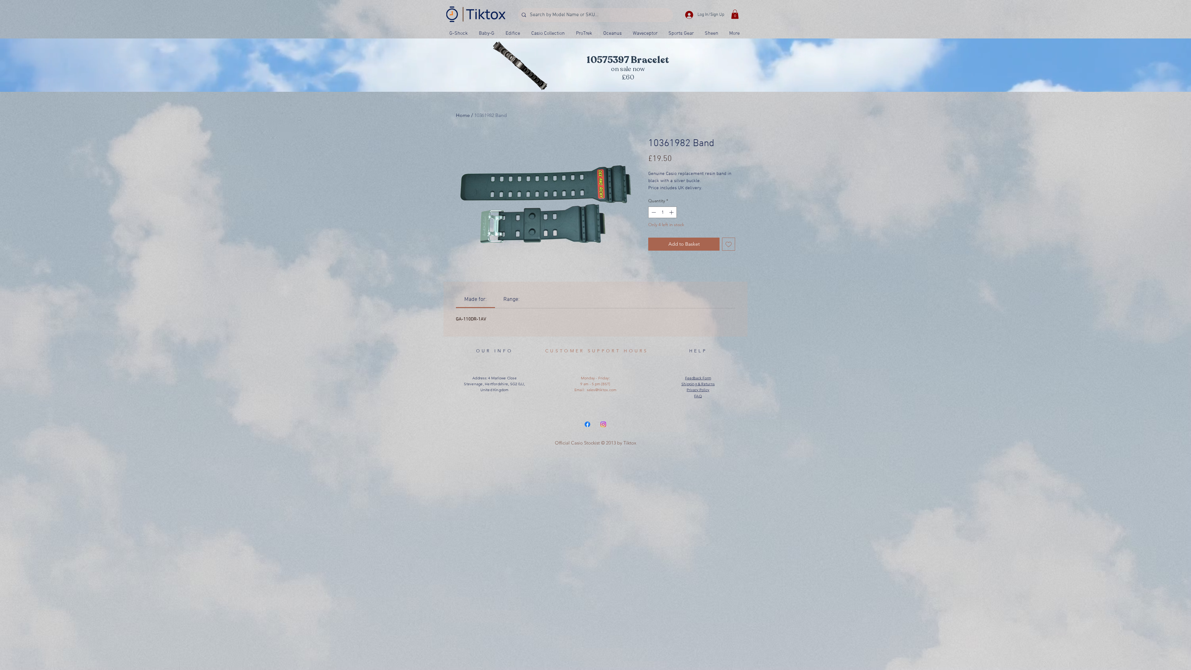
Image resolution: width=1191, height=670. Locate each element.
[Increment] (672, 212)
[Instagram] (603, 424)
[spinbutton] (662, 212)
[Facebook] (587, 424)
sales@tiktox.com (602, 389)
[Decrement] (653, 212)
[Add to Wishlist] (728, 244)
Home (463, 115)
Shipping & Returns (698, 384)
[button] (735, 14)
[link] (475, 299)
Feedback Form (698, 378)
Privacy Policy (698, 389)
